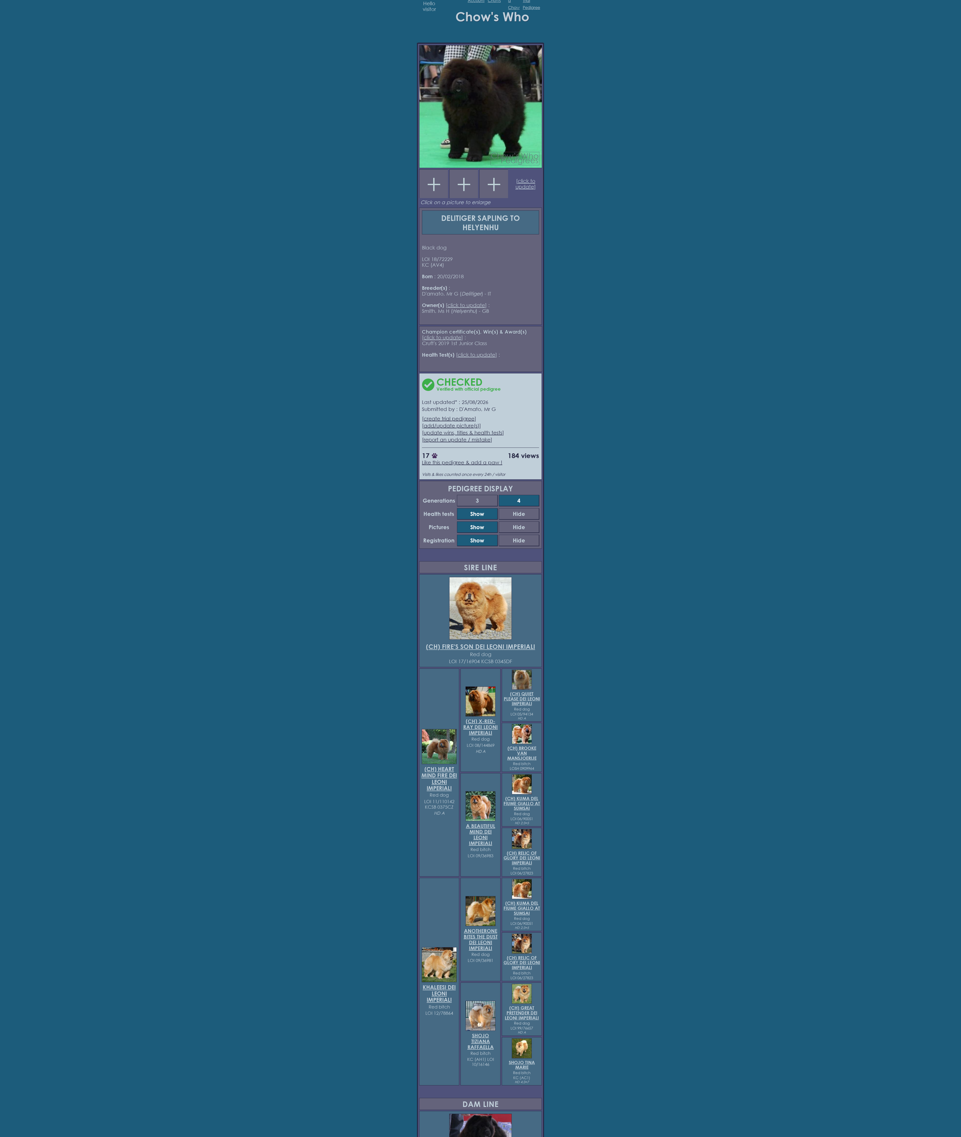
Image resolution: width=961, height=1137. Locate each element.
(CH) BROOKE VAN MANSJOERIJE (522, 753)
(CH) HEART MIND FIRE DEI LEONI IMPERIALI (439, 778)
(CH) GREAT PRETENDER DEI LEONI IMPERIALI (522, 1013)
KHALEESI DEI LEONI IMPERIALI (439, 993)
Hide (519, 514)
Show (477, 514)
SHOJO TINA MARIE (522, 1065)
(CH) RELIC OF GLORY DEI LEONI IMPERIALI (522, 858)
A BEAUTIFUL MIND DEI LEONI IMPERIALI (480, 834)
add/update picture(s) (451, 426)
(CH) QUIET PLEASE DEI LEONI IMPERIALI (522, 698)
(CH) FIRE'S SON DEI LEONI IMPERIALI (480, 646)
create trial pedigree (449, 418)
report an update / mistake (457, 440)
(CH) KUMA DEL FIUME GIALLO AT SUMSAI (522, 803)
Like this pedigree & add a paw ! (462, 462)
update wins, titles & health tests (463, 433)
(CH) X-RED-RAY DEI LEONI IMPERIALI (480, 727)
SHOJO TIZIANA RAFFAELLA (480, 1041)
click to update (525, 184)
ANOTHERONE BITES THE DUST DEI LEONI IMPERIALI (481, 939)
